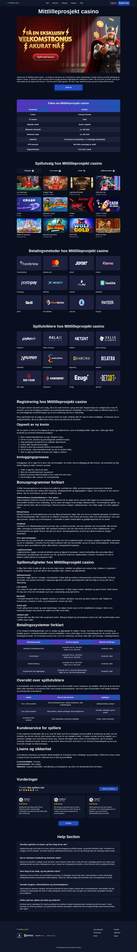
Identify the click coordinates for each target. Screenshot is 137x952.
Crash (80, 170)
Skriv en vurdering (109, 789)
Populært (28, 170)
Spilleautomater (106, 170)
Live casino (54, 170)
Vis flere (68, 823)
